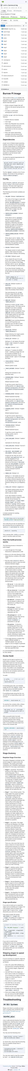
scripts (5, 38)
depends (5, 72)
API (19, 1069)
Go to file (16, 20)
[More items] (26, 10)
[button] (11, 20)
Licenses (15, 1069)
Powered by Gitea (7, 1066)
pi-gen (15, 97)
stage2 (5, 47)
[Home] (3, 1)
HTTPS (2, 25)
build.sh (5, 69)
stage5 (5, 56)
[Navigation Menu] (26, 1)
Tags (24, 17)
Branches (14, 17)
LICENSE (5, 82)
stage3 (5, 50)
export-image (6, 31)
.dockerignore (6, 60)
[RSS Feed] (2, 8)
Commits (6, 17)
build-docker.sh (7, 66)
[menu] (26, 26)
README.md (6, 85)
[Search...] (26, 23)
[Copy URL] (23, 26)
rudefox (5, 5)
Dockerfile (5, 78)
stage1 (5, 44)
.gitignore (5, 63)
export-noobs (6, 34)
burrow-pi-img (13, 5)
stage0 (5, 41)
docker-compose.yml (8, 75)
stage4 (5, 53)
